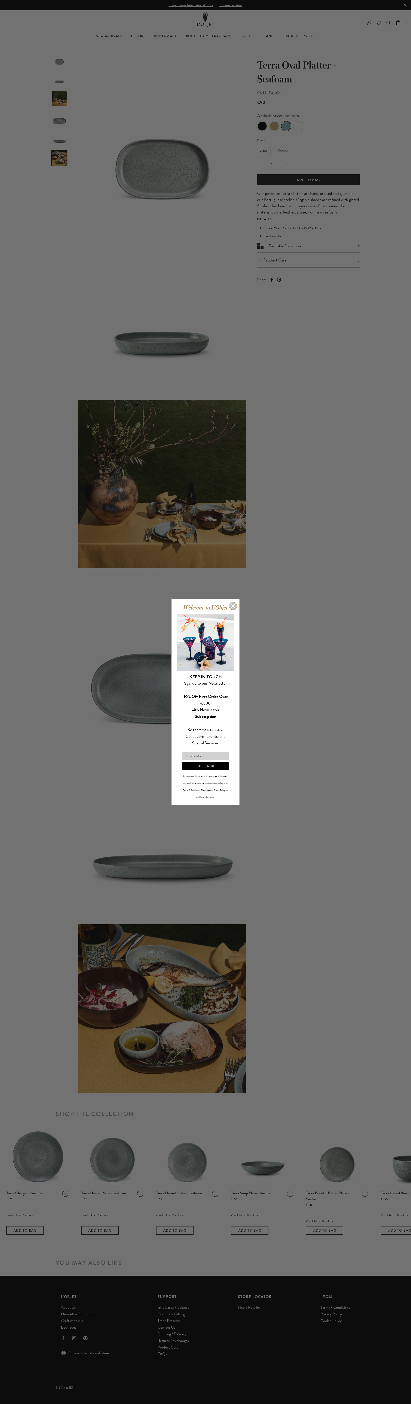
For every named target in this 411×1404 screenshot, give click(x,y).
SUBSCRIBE (205, 766)
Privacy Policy (219, 790)
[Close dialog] (233, 606)
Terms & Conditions (191, 790)
